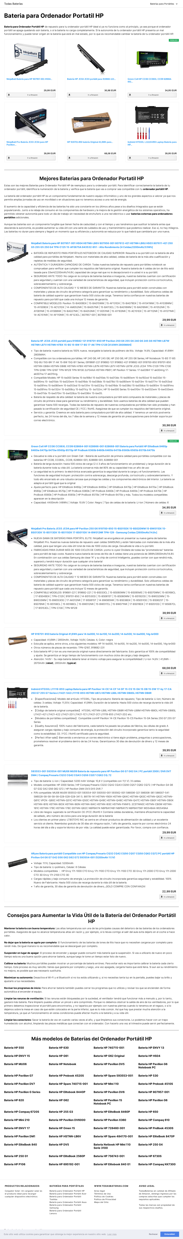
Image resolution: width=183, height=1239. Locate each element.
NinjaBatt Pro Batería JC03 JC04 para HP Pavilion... (27, 143)
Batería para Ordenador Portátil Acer (68, 1194)
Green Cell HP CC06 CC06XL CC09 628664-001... (150, 80)
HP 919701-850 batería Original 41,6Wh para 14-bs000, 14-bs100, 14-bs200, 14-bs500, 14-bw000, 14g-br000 (94, 634)
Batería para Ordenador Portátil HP (67, 1191)
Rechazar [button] (153, 1234)
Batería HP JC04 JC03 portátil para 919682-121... (91, 79)
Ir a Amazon (32, 95)
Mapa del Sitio (101, 1202)
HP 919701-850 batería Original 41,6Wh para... (90, 142)
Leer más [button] (112, 1234)
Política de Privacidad (105, 1199)
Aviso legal (99, 1191)
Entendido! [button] (170, 1234)
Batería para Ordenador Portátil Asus (68, 1202)
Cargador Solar (12, 1191)
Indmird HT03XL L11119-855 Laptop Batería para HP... (152, 143)
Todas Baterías (13, 3)
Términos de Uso (102, 1194)
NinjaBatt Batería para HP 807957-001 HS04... (29, 79)
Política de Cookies (103, 1196)
